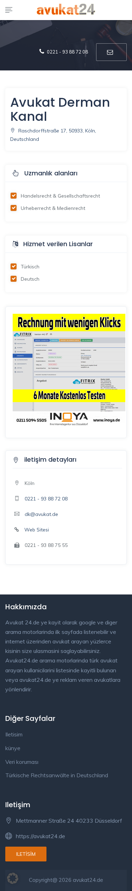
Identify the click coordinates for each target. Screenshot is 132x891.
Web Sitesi (36, 529)
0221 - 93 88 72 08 (46, 499)
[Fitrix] (69, 369)
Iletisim (14, 734)
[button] (12, 878)
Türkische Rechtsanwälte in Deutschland (56, 775)
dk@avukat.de (41, 514)
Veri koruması (21, 761)
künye (12, 748)
